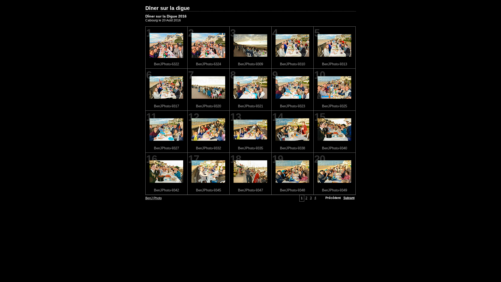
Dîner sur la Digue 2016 (166, 16)
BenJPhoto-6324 (208, 64)
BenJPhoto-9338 (292, 148)
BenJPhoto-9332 (208, 148)
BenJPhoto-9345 (208, 190)
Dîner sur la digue (167, 8)
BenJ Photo (153, 198)
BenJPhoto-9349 (334, 190)
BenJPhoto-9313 (334, 64)
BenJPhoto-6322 (166, 64)
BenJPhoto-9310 (292, 64)
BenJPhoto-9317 (166, 106)
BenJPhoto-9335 (250, 148)
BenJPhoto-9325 (334, 106)
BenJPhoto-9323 (292, 106)
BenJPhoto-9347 (250, 190)
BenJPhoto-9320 (208, 106)
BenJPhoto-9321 (250, 106)
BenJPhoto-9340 (334, 148)
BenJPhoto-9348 (292, 190)
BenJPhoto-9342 (166, 190)
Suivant (349, 198)
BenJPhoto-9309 (250, 64)
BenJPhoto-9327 (166, 148)
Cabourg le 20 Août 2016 (163, 20)
